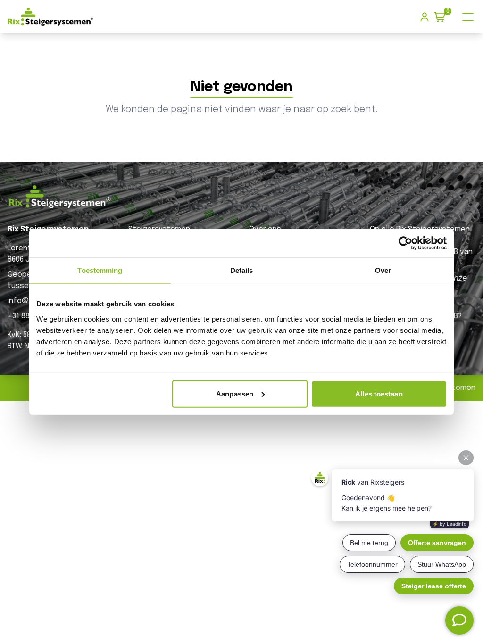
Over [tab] (383, 270)
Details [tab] (241, 270)
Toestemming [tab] (99, 270)
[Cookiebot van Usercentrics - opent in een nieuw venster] (405, 243)
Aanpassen (234, 393)
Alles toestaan (378, 393)
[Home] (50, 17)
